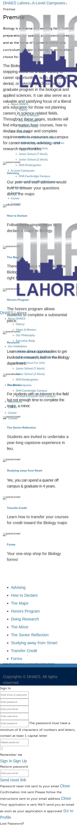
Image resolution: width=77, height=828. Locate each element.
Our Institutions (20, 131)
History (23, 109)
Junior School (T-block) (33, 154)
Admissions (18, 187)
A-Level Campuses (23, 170)
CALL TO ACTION (14, 665)
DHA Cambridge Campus (34, 176)
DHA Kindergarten (30, 165)
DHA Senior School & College (37, 137)
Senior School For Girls (33, 148)
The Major (20, 603)
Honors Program (25, 611)
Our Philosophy (28, 120)
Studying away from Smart (24, 470)
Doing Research (25, 619)
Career (15, 198)
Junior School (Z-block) (33, 159)
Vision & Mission (29, 115)
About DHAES (19, 104)
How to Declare (24, 595)
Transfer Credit (17, 507)
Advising (18, 587)
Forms (11, 544)
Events (15, 192)
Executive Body (28, 126)
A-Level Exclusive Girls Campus (38, 181)
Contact (16, 203)
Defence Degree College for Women (41, 142)
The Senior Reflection (21, 427)
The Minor (20, 627)
